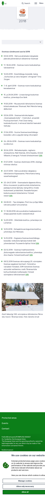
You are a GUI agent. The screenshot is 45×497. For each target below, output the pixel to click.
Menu (41, 3)
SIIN (40, 156)
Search (27, 3)
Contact (5, 428)
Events (5, 423)
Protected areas (9, 418)
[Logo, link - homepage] (4, 3)
